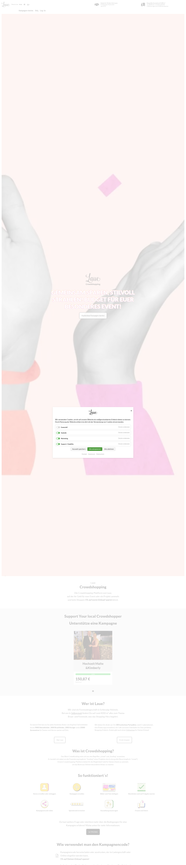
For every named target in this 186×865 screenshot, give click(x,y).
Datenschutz (100, 454)
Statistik (64, 433)
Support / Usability (67, 444)
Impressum (91, 454)
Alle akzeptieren (95, 449)
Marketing (64, 438)
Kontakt (84, 454)
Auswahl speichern (78, 449)
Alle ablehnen (109, 449)
